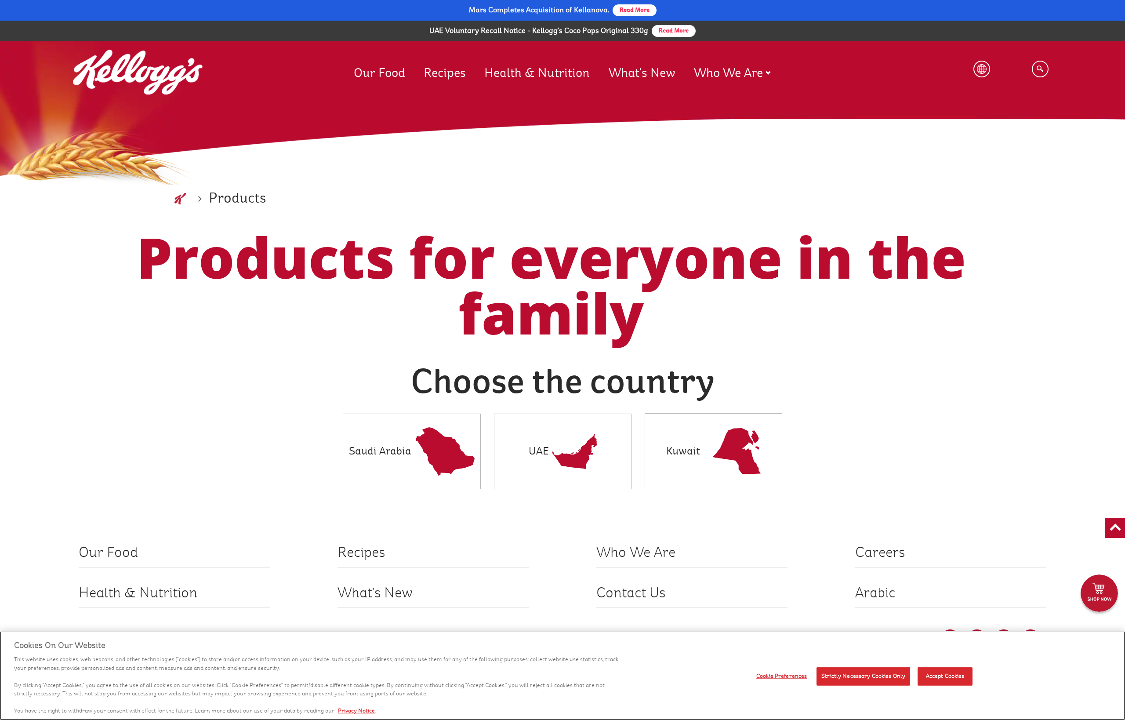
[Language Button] (981, 69)
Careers (880, 553)
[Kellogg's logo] (180, 198)
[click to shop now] (1099, 593)
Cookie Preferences (781, 676)
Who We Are (728, 73)
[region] (562, 675)
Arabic (875, 593)
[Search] (1040, 69)
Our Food (379, 73)
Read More (674, 31)
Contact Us (630, 593)
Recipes (445, 73)
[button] (1115, 528)
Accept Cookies (945, 676)
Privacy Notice (356, 710)
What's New (642, 73)
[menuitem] (389, 64)
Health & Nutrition (537, 73)
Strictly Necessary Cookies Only (863, 676)
